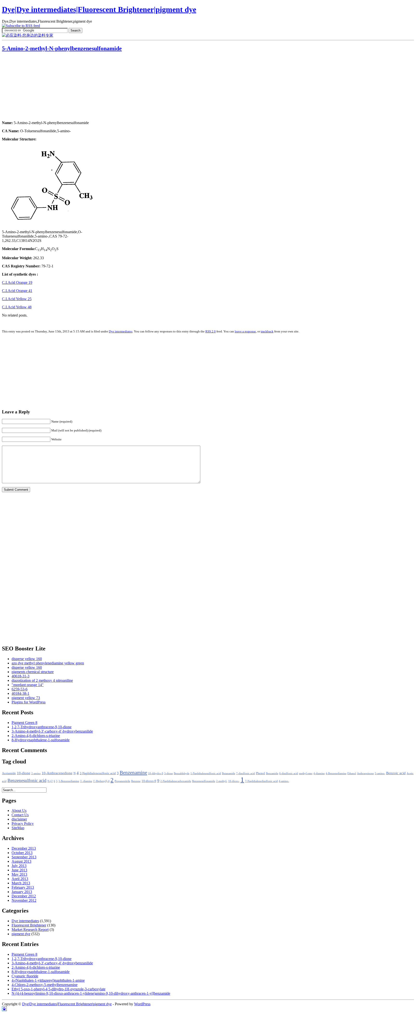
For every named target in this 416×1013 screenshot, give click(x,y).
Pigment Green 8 (24, 723)
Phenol (260, 773)
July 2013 (19, 866)
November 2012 (24, 900)
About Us (19, 810)
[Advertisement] (32, 87)
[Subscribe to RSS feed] (21, 26)
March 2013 (21, 883)
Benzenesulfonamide (203, 781)
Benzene (136, 781)
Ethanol (351, 773)
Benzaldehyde (181, 773)
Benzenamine (133, 772)
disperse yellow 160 (27, 659)
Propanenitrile (122, 781)
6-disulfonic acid (288, 773)
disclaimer (19, 819)
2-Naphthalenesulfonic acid (98, 773)
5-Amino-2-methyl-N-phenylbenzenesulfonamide (62, 48)
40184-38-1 (20, 693)
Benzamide (272, 773)
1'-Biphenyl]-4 (101, 781)
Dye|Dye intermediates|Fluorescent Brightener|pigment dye (99, 9)
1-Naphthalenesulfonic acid (205, 773)
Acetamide (9, 773)
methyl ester (305, 773)
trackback (267, 331)
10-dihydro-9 (155, 773)
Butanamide (228, 773)
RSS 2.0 (210, 331)
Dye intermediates (120, 331)
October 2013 (22, 853)
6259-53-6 (19, 689)
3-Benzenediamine (68, 781)
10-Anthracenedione (57, 773)
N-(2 (50, 781)
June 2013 (19, 870)
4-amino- (284, 781)
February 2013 (23, 887)
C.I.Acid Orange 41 (17, 291)
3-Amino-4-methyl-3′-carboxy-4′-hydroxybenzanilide (52, 731)
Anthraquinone (365, 773)
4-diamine (319, 773)
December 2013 (24, 848)
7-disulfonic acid (245, 773)
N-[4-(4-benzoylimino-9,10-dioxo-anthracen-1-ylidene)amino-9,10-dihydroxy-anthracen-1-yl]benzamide (91, 993)
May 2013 (19, 874)
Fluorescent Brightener (29, 925)
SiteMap (18, 828)
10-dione (23, 773)
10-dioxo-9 (149, 781)
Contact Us (20, 815)
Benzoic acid (396, 773)
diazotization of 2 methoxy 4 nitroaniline (42, 680)
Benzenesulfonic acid (26, 780)
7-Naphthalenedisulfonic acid (261, 781)
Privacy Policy (23, 823)
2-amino (36, 773)
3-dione (168, 773)
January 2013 (22, 892)
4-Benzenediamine (336, 773)
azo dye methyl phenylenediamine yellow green (48, 663)
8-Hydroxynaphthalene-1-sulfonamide (41, 740)
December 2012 (24, 896)
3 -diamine (86, 781)
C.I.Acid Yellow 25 (17, 299)
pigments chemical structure (33, 672)
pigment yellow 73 (26, 698)
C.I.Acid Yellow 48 (17, 307)
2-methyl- (221, 781)
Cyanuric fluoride (25, 976)
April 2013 (20, 879)
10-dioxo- (234, 781)
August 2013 (21, 861)
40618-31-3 (20, 676)
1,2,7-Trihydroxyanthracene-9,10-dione (42, 727)
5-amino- (380, 773)
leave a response (245, 331)
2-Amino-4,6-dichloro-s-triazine (36, 736)
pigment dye (21, 934)
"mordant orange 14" (28, 685)
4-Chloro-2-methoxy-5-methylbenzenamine (45, 985)
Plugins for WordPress (29, 702)
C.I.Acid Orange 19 (17, 282)
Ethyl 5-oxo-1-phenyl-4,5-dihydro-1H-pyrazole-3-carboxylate (58, 989)
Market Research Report (30, 929)
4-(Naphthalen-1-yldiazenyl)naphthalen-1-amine (48, 980)
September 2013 (24, 857)
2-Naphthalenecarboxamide (175, 781)
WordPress (142, 1004)
